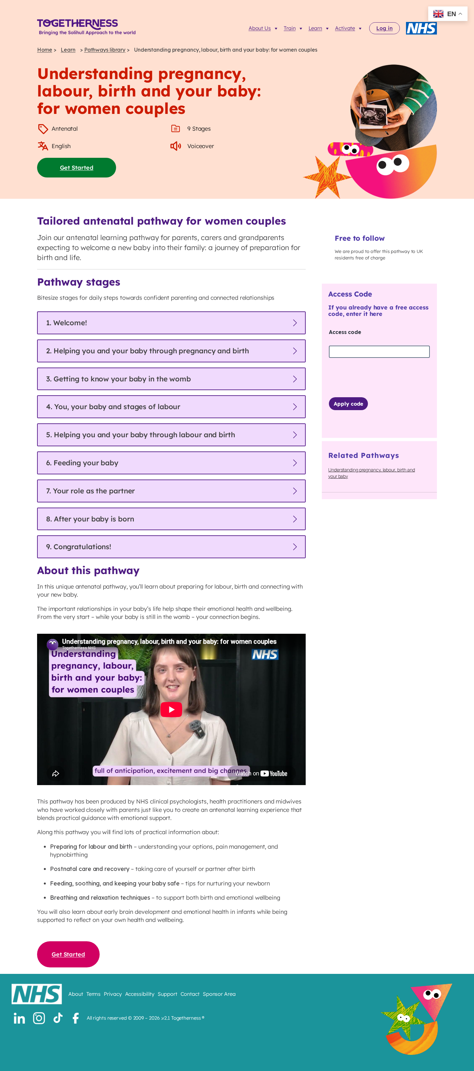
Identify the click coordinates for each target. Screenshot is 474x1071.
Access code (345, 332)
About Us (260, 28)
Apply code (348, 403)
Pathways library (104, 49)
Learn (315, 28)
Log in (384, 28)
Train (290, 28)
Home (44, 49)
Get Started (77, 167)
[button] (171, 323)
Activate (345, 28)
